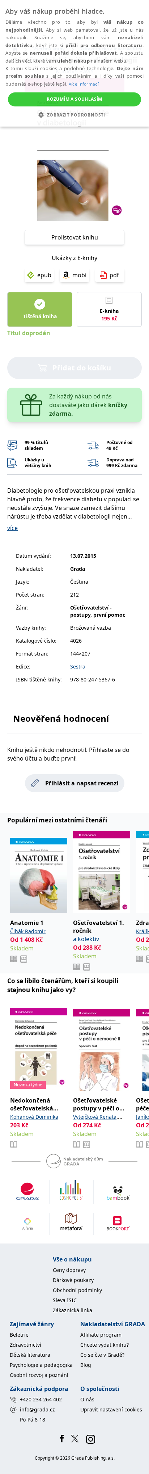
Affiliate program (101, 1334)
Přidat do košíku (81, 368)
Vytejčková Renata (94, 1116)
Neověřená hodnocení (61, 718)
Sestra (77, 666)
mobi (79, 275)
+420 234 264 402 (41, 1399)
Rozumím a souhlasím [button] (74, 99)
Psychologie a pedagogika (41, 1364)
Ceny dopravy (69, 1270)
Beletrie (19, 1334)
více (12, 528)
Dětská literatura (30, 1354)
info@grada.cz (37, 1409)
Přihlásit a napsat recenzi (82, 783)
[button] (74, 114)
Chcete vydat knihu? (104, 1344)
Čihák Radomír (28, 931)
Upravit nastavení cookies (111, 1409)
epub (44, 275)
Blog (85, 1364)
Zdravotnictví (25, 1344)
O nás (87, 1399)
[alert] (74, 63)
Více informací (84, 84)
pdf (114, 275)
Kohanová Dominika (34, 1116)
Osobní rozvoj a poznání (39, 1375)
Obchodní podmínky (77, 1290)
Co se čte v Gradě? (102, 1354)
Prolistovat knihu (74, 237)
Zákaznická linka (72, 1310)
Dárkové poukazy (73, 1280)
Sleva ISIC (65, 1300)
